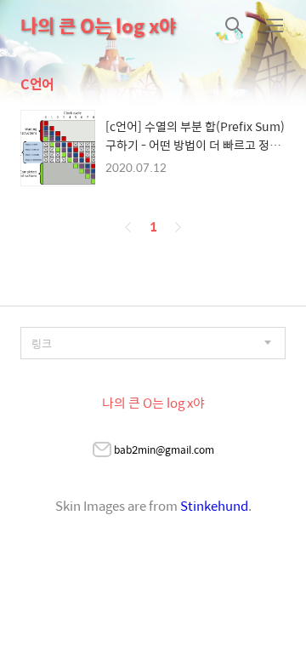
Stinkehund (214, 505)
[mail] (102, 451)
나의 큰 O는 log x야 (98, 25)
